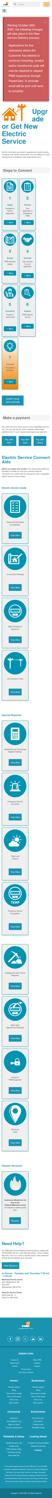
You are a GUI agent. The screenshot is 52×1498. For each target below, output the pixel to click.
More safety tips (13, 1455)
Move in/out (14, 1399)
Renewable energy (38, 1427)
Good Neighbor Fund (14, 1421)
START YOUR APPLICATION (13, 400)
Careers (15, 1366)
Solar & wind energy (14, 1396)
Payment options (14, 1387)
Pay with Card (25, 441)
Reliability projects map (14, 1443)
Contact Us (15, 1360)
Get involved (38, 1421)
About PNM (37, 1360)
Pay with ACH (9, 441)
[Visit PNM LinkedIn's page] (41, 1338)
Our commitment (38, 1418)
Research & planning (38, 1446)
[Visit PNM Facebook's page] (10, 1338)
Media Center (14, 1363)
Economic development (14, 1427)
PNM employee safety (14, 1449)
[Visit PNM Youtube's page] (33, 1338)
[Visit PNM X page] (26, 1338)
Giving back (14, 1418)
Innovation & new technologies (38, 1443)
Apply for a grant (14, 1424)
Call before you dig (13, 1452)
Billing (14, 1390)
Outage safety (14, 1446)
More (11, 222)
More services (14, 1403)
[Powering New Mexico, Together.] (6, 4)
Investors (37, 1363)
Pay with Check (40, 441)
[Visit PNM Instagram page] (18, 1338)
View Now (15, 535)
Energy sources (38, 1424)
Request (15, 1220)
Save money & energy (14, 1393)
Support (37, 1366)
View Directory (10, 1265)
